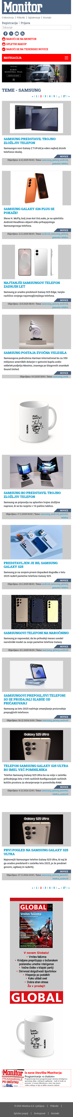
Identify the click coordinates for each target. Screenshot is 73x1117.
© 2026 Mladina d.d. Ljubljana (29, 1105)
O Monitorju (8, 17)
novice (64, 156)
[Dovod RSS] (22, 33)
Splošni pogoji (21, 1113)
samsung (46, 159)
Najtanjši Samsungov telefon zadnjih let (32, 285)
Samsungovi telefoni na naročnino (36, 633)
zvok (65, 376)
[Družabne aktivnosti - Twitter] (10, 33)
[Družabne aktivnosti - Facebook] (5, 33)
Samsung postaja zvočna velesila (35, 353)
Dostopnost (39, 1113)
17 (64, 96)
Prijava (25, 23)
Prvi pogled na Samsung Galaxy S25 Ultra (36, 852)
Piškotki (21, 17)
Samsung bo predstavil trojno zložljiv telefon (32, 495)
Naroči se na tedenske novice (27, 49)
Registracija (10, 23)
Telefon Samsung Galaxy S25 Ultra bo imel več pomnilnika (36, 768)
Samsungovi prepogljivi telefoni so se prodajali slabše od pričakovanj (34, 699)
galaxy (55, 159)
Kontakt (47, 17)
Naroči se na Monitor (21, 39)
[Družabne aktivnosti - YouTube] (16, 33)
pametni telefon (60, 163)
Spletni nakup (16, 44)
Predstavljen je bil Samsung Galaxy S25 (31, 565)
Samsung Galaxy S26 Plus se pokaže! (29, 211)
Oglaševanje (34, 17)
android (64, 159)
